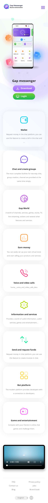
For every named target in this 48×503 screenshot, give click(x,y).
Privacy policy (34, 482)
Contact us (13, 485)
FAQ (13, 482)
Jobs (34, 485)
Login (24, 96)
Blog (13, 489)
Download (26, 88)
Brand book (34, 489)
